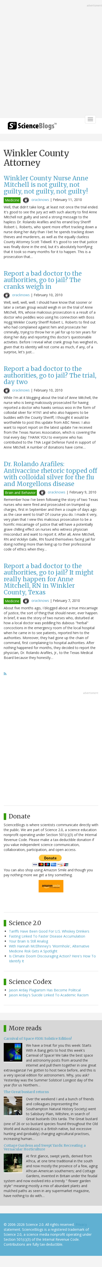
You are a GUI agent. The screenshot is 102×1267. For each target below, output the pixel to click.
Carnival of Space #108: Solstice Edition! (38, 1038)
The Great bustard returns (26, 1092)
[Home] (32, 127)
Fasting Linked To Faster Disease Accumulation (47, 936)
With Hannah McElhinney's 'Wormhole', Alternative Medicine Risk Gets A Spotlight (49, 948)
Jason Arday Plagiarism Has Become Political (45, 990)
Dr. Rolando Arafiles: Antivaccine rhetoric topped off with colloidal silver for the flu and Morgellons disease (50, 473)
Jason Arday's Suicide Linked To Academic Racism (49, 995)
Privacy (81, 1224)
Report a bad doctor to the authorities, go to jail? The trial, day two (50, 375)
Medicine (12, 200)
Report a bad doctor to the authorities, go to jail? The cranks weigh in (43, 280)
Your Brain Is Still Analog (28, 941)
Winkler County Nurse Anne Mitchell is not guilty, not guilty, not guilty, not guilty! (46, 184)
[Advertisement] (51, 59)
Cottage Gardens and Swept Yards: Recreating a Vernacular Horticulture (45, 1147)
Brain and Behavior (20, 492)
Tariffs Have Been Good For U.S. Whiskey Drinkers (49, 931)
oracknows (40, 199)
